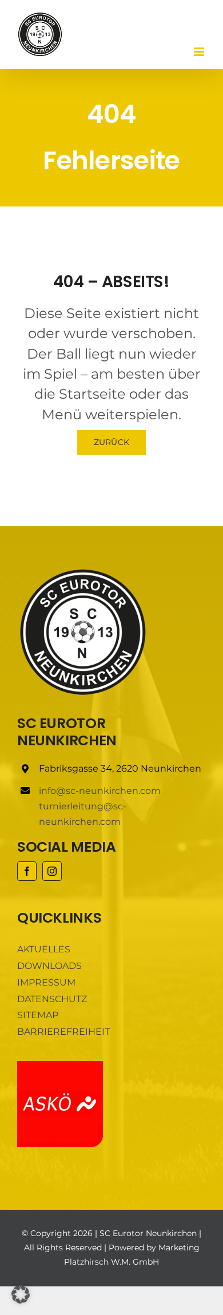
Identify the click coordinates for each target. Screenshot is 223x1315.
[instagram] (52, 871)
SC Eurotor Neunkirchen (148, 1233)
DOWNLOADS (49, 965)
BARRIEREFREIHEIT (63, 1031)
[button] (20, 1294)
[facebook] (27, 871)
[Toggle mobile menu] (200, 52)
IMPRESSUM (46, 982)
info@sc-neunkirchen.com (100, 790)
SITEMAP (37, 1015)
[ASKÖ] (60, 1065)
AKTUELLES (43, 949)
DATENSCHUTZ (52, 999)
